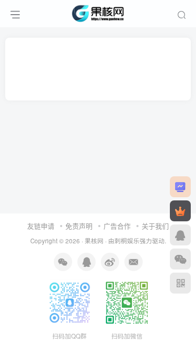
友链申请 (40, 226)
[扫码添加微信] (180, 259)
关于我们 (155, 226)
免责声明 (79, 226)
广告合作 (117, 226)
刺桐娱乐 (127, 241)
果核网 (94, 241)
